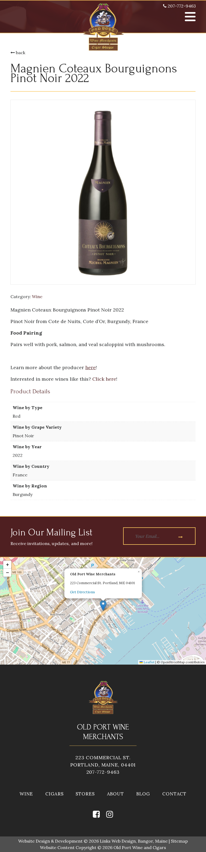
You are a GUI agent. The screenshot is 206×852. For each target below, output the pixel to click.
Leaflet (148, 662)
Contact (174, 794)
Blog (143, 794)
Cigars (54, 794)
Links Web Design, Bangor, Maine (134, 841)
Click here (104, 379)
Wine (37, 296)
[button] (103, 605)
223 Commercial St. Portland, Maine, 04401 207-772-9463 (103, 764)
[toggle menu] (190, 17)
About (115, 794)
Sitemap (179, 841)
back (20, 52)
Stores (85, 794)
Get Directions (82, 592)
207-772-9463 (181, 6)
